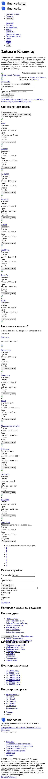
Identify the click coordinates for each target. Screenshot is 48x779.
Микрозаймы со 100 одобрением (19, 636)
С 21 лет (9, 654)
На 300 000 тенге (13, 682)
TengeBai (4, 199)
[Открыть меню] (23, 4)
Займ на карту (7, 99)
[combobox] (24, 94)
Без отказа (17, 99)
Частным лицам (12, 14)
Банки (8, 41)
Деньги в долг (12, 619)
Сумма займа (6, 86)
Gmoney (4, 149)
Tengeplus (5, 499)
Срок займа (6, 92)
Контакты (10, 742)
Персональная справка (15, 750)
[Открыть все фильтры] (2, 97)
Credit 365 (5, 174)
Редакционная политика (16, 748)
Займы (8, 29)
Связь (8, 38)
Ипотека (9, 25)
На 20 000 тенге (12, 673)
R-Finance (5, 449)
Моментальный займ (14, 647)
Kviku (3, 300)
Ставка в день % (8, 588)
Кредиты (9, 23)
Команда (9, 755)
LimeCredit (5, 523)
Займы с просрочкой (14, 638)
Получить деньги (8, 142)
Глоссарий (10, 753)
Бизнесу (10, 18)
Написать (5, 337)
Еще (8, 45)
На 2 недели (11, 701)
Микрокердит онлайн (10, 426)
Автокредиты (11, 27)
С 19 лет (9, 649)
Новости (9, 16)
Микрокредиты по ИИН (16, 645)
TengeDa (4, 275)
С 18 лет (9, 647)
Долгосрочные (12, 708)
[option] (3, 94)
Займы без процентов (15, 632)
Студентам (10, 656)
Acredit (4, 225)
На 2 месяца (11, 706)
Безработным (11, 660)
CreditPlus (5, 250)
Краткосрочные (12, 695)
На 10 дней (10, 699)
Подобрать (8, 97)
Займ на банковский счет (16, 623)
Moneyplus (5, 375)
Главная (9, 712)
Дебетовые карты (13, 36)
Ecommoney (6, 350)
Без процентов (25, 101)
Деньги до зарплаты (29, 99)
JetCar (3, 401)
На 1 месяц (10, 703)
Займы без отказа (13, 630)
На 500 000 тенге (13, 684)
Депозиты (10, 32)
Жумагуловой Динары (10, 75)
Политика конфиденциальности (19, 746)
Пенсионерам (11, 658)
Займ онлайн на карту (15, 621)
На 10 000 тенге (12, 671)
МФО (8, 43)
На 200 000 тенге (13, 680)
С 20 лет (9, 651)
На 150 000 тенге (13, 677)
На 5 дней (10, 697)
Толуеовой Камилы (38, 77)
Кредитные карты (13, 34)
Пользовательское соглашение (18, 744)
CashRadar (5, 474)
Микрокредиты (12, 101)
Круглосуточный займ (15, 649)
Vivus (3, 123)
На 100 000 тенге (13, 675)
